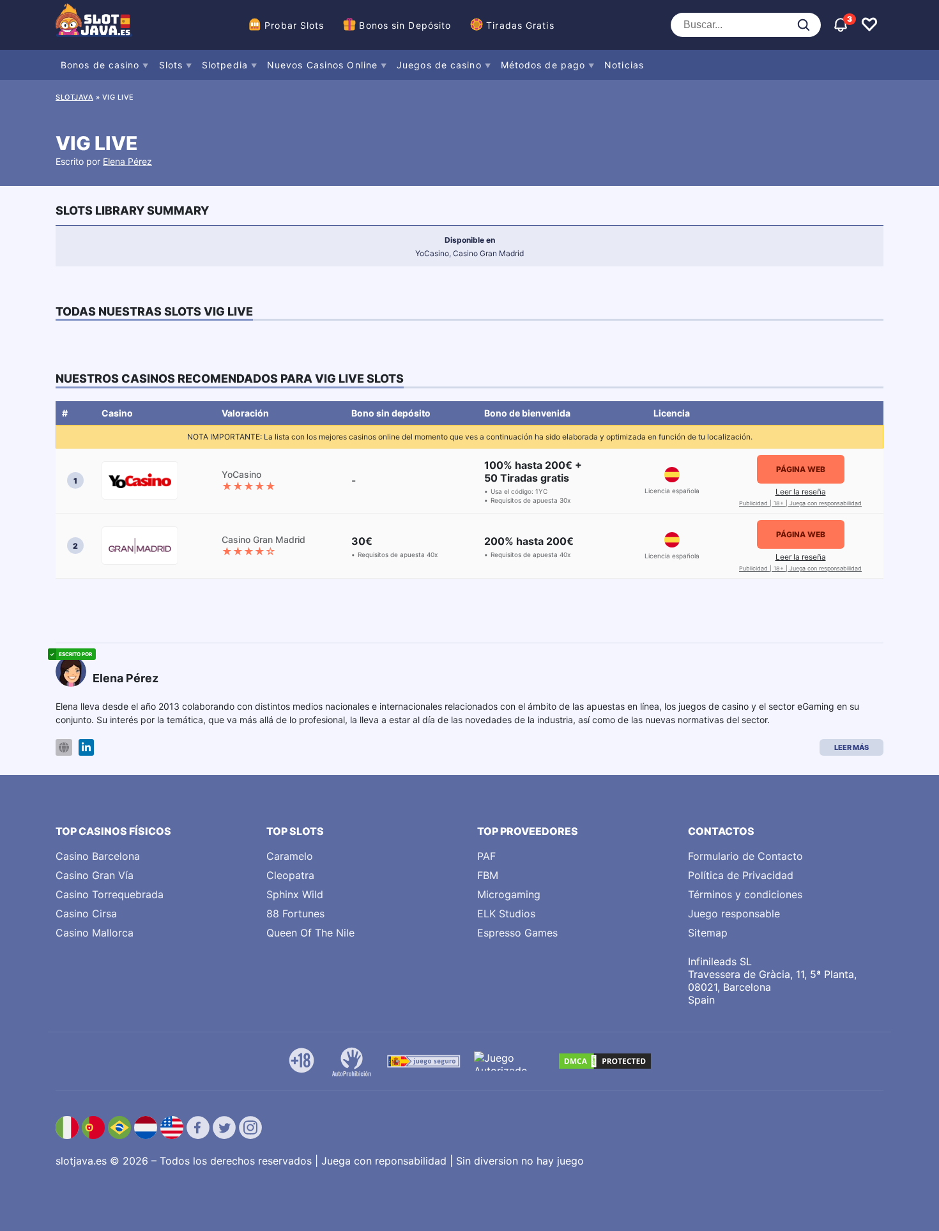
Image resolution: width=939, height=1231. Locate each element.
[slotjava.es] (94, 25)
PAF (486, 856)
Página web (800, 469)
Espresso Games (517, 932)
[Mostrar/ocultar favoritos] (869, 24)
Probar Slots (294, 25)
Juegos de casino (439, 64)
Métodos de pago (543, 64)
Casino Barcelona (98, 856)
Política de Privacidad (740, 875)
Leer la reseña (800, 491)
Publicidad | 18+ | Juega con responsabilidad (800, 503)
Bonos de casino (100, 64)
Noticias (624, 64)
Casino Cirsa (86, 913)
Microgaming (508, 894)
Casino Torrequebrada (110, 894)
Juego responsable (734, 913)
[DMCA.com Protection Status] (605, 1061)
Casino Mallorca (95, 932)
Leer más (851, 747)
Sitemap (708, 932)
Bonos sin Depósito (405, 25)
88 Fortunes (295, 913)
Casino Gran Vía (95, 875)
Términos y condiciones (745, 894)
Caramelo (289, 856)
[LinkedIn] (86, 747)
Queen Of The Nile (310, 932)
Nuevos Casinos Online (322, 64)
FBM (487, 875)
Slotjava (74, 97)
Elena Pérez (127, 161)
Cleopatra (290, 875)
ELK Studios (506, 913)
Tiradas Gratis (520, 25)
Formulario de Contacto (745, 856)
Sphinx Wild (294, 894)
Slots (171, 64)
